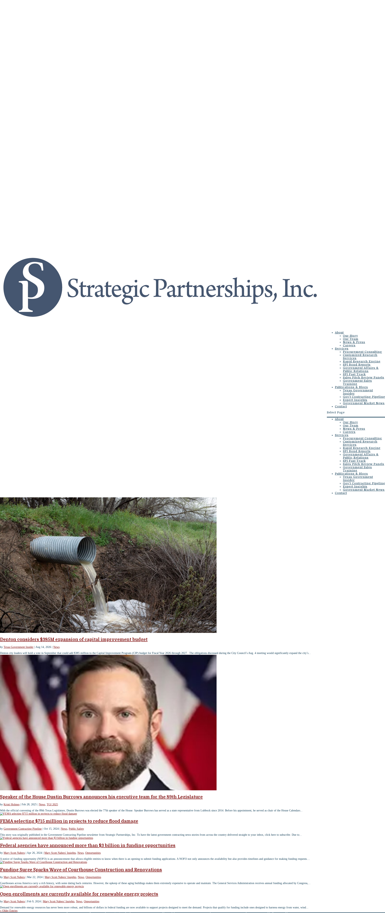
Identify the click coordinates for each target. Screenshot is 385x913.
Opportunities (93, 852)
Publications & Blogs (351, 387)
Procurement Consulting (362, 351)
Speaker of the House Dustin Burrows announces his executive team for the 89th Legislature (101, 797)
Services (342, 348)
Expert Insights (355, 400)
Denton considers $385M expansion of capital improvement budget (74, 639)
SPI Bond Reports (357, 364)
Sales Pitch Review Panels (363, 377)
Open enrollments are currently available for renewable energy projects (79, 894)
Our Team (350, 339)
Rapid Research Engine (361, 361)
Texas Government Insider (18, 647)
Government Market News (364, 403)
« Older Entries (8, 910)
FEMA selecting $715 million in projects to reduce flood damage (69, 821)
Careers (349, 345)
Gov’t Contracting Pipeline (364, 396)
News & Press (354, 342)
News (56, 647)
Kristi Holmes (11, 804)
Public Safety (76, 828)
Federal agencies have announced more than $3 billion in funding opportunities (87, 845)
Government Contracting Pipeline (23, 828)
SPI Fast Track (354, 374)
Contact (341, 406)
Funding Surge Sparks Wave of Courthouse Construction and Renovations (81, 869)
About (339, 332)
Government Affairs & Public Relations (361, 369)
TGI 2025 (52, 804)
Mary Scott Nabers (14, 852)
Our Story (350, 335)
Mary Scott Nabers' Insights (60, 852)
